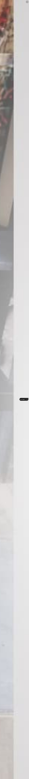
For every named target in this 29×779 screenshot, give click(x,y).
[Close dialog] (27, 2)
